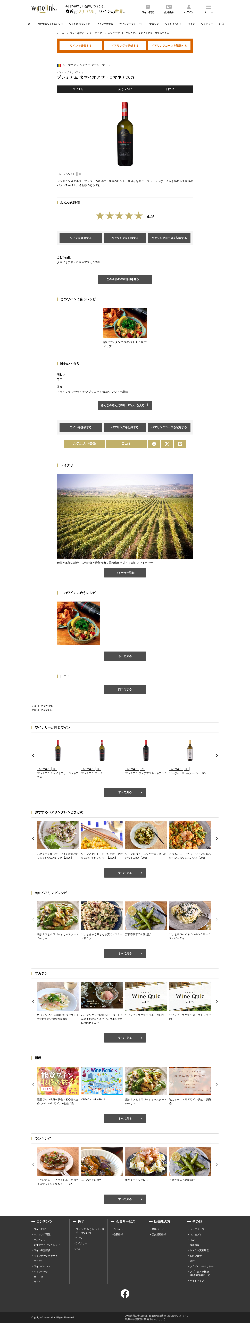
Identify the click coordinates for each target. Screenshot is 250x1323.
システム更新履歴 (199, 1250)
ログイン (118, 1229)
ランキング (40, 1239)
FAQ (192, 1239)
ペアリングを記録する (125, 45)
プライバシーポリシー (202, 1266)
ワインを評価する (81, 45)
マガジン (154, 24)
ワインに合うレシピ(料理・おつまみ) (90, 1231)
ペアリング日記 (42, 1234)
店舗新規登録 (159, 1234)
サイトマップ (197, 1280)
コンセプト (196, 1234)
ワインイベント (173, 24)
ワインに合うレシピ (79, 24)
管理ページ (158, 1229)
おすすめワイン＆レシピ (47, 1245)
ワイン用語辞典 (105, 24)
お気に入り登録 (84, 443)
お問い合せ (196, 1255)
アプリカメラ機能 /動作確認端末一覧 (200, 1273)
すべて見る (125, 792)
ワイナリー (207, 24)
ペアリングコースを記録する (169, 45)
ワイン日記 (40, 1229)
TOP (28, 24)
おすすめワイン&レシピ (50, 24)
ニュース (38, 1277)
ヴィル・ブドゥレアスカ (70, 72)
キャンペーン (41, 1271)
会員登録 (118, 1234)
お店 (221, 24)
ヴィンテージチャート (131, 24)
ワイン (191, 24)
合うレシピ (125, 89)
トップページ (197, 1229)
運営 (192, 1261)
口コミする (125, 689)
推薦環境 (194, 1245)
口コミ (170, 89)
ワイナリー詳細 (125, 572)
